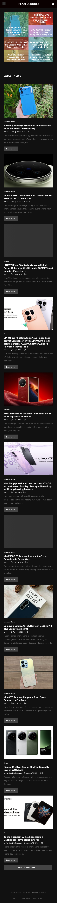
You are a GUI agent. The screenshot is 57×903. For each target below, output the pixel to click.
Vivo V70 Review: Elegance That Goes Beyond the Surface (16, 57)
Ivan (8, 131)
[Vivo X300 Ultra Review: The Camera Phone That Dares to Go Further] (28, 170)
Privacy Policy (25, 898)
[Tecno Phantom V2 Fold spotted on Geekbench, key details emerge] (28, 812)
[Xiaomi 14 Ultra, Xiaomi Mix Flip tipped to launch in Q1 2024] (28, 742)
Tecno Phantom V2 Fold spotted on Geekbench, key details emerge (23, 838)
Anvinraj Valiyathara (14, 773)
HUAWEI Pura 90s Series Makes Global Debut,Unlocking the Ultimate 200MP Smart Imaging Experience (28, 268)
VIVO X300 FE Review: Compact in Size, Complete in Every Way (41, 32)
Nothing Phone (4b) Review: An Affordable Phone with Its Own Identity (16, 31)
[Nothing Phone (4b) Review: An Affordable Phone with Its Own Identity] (28, 101)
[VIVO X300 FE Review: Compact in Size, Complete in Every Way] (28, 531)
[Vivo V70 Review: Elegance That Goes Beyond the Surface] (28, 672)
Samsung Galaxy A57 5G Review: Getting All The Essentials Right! (41, 44)
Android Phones (9, 122)
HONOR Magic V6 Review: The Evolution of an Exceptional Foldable (40, 18)
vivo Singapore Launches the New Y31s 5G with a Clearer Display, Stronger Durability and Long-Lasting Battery (28, 486)
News (6, 334)
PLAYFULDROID (28, 3)
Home (14, 898)
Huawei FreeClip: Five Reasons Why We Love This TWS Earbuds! (41, 57)
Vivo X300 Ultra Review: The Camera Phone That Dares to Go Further (16, 44)
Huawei (7, 261)
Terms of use (38, 898)
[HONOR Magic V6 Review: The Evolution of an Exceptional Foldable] (28, 389)
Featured (7, 410)
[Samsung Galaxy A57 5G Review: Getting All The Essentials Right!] (28, 601)
